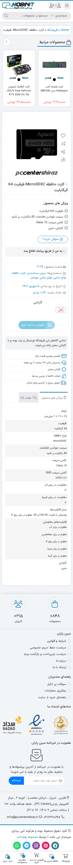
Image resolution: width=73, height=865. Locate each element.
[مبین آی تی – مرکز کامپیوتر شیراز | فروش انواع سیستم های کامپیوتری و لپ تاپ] (18, 5)
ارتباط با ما (59, 667)
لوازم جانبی (59, 278)
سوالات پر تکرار (56, 684)
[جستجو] (6, 16)
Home (65, 30)
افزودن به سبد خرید (32, 325)
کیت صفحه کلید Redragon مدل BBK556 (54, 89)
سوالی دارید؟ (51, 239)
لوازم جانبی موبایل (41, 278)
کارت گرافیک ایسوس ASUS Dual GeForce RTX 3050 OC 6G (19, 89)
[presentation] (6, 41)
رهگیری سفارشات (55, 690)
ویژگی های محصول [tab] (52, 398)
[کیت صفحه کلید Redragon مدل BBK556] (54, 66)
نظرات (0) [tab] (26, 398)
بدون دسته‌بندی (36, 273)
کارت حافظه (19, 273)
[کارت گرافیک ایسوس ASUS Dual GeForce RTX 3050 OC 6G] (19, 66)
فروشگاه (52, 30)
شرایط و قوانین (56, 641)
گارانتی (37, 302)
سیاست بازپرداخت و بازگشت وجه (45, 654)
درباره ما (61, 661)
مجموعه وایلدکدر (27, 837)
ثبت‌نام (16, 780)
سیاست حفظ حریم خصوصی (48, 647)
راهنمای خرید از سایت (52, 697)
